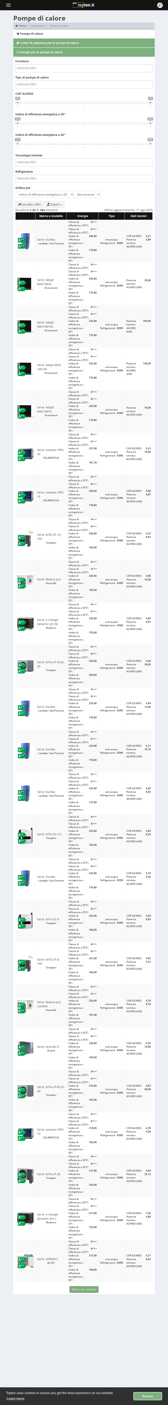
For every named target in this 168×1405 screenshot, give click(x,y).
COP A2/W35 (24, 94)
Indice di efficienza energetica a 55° (40, 135)
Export (55, 204)
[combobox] (84, 68)
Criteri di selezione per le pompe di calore (49, 43)
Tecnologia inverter (29, 155)
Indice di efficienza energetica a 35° (40, 114)
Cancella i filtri (31, 204)
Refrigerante (24, 171)
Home (22, 26)
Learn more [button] (15, 1398)
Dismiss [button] (147, 1396)
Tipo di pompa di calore (32, 77)
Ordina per (23, 188)
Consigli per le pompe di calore (40, 52)
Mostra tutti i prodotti (84, 1289)
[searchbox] (35, 68)
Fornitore (22, 61)
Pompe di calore (31, 34)
